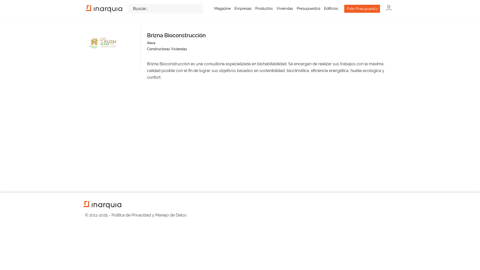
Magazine (222, 8)
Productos (264, 8)
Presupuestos (308, 8)
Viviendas (284, 8)
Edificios (331, 8)
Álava (151, 43)
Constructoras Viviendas (167, 49)
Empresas (243, 8)
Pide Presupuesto (362, 9)
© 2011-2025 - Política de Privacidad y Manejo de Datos (135, 215)
